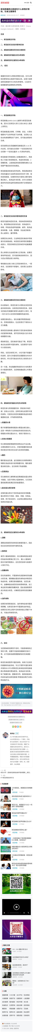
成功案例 (5, 1002)
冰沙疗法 (19, 995)
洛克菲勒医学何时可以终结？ (20, 957)
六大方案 (12, 995)
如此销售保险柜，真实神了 (20, 965)
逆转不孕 (12, 1015)
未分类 (26, 1002)
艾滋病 (14, 951)
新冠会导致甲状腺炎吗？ (20, 813)
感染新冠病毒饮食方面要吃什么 (16, 716)
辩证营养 (27, 1012)
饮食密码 (27, 1015)
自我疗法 (19, 1008)
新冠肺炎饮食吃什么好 (16, 722)
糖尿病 (4, 1008)
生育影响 (12, 1005)
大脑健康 (5, 998)
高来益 (12, 733)
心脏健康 (27, 998)
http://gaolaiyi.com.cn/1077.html (12, 705)
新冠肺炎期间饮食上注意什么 (16, 719)
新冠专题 (3, 15)
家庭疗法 (12, 998)
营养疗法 (5, 1012)
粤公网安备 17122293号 (10, 1023)
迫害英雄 (5, 1015)
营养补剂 (12, 1012)
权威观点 (5, 1005)
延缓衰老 (19, 998)
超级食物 (19, 1012)
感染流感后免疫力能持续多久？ (22, 796)
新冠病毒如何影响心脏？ (20, 830)
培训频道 (27, 995)
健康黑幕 (14, 959)
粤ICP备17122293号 (14, 1026)
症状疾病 (27, 1005)
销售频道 (14, 967)
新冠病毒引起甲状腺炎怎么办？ (22, 821)
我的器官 (12, 1002)
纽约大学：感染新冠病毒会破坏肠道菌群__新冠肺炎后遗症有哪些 (16, 772)
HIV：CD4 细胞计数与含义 (20, 949)
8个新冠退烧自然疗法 (7, 777)
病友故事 (14, 985)
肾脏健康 (12, 1008)
